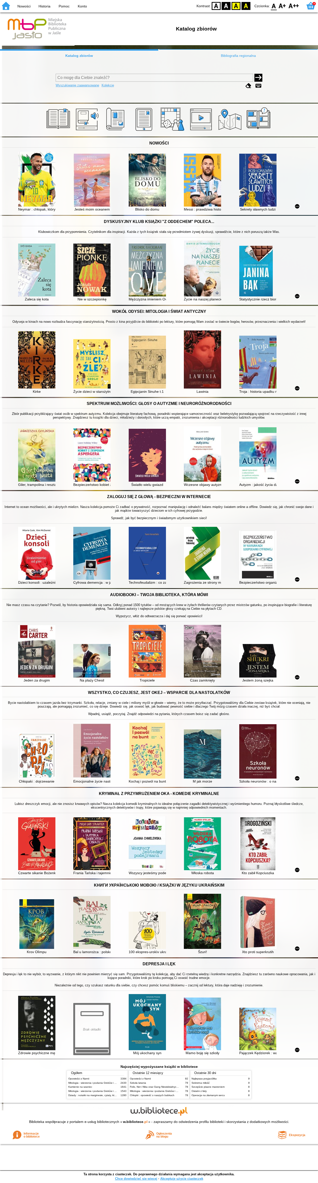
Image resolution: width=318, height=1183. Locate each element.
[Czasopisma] (116, 131)
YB (236, 5)
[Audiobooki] (87, 131)
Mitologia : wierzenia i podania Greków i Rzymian (96, 1082)
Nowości (24, 6)
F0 (274, 5)
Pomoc (64, 6)
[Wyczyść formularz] (248, 86)
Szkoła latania (138, 1082)
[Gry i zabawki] (173, 131)
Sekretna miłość (201, 1082)
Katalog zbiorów (79, 56)
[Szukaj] (258, 78)
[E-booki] (144, 131)
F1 (282, 5)
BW (226, 5)
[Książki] (59, 131)
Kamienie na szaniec (80, 1086)
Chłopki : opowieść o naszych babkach (152, 1095)
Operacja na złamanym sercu (208, 1095)
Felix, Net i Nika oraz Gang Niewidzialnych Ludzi (157, 1086)
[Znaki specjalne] (258, 86)
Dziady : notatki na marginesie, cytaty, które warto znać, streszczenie (107, 1095)
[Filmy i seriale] (202, 131)
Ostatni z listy (199, 1091)
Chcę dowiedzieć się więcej (136, 1179)
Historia (44, 6)
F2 (293, 5)
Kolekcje (108, 85)
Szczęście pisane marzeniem (208, 1086)
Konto (82, 6)
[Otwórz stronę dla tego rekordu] (38, 180)
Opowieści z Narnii (78, 1078)
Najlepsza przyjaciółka (204, 1078)
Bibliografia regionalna (238, 56)
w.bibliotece (135, 1122)
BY (246, 5)
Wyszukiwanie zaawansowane (77, 85)
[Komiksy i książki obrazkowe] (259, 131)
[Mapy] (230, 131)
